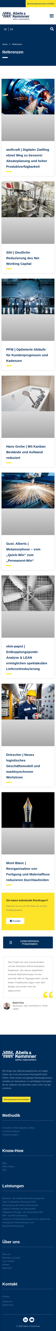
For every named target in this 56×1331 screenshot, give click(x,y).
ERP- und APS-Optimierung (14, 1215)
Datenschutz (8, 1305)
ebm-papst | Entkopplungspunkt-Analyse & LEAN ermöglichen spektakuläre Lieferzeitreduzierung (26, 657)
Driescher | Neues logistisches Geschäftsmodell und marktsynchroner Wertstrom (23, 766)
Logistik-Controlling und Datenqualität (19, 1209)
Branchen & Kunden (11, 1258)
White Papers (8, 1166)
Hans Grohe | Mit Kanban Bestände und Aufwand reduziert (26, 452)
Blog (4, 1163)
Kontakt (5, 1296)
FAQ (4, 1170)
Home (4, 44)
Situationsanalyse (10, 1135)
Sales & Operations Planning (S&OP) (19, 1202)
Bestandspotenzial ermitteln (40, 3)
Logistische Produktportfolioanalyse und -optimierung (26, 1219)
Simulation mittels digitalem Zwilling (18, 1128)
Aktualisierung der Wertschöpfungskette (20, 1205)
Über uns (6, 1254)
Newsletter (7, 1268)
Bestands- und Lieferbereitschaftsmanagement (23, 1198)
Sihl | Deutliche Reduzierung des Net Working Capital (22, 258)
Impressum (7, 1301)
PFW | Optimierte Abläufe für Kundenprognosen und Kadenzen (27, 355)
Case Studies (8, 1261)
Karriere (5, 1264)
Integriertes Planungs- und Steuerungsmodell (22, 1212)
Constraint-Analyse (10, 1131)
